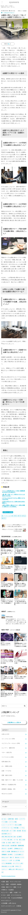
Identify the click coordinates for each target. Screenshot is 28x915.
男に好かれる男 (5, 830)
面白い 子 (12, 857)
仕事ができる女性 (5, 845)
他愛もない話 (11, 869)
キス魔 (3, 842)
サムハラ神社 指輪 (14, 827)
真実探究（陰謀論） (8, 789)
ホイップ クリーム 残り (18, 863)
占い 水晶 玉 (8, 842)
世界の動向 (6, 761)
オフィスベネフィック (8, 906)
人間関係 (15, 515)
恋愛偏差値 (4, 854)
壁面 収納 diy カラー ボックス (17, 851)
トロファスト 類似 (12, 821)
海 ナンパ (19, 842)
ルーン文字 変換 (16, 860)
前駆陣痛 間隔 (21, 845)
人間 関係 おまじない (18, 848)
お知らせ (5, 734)
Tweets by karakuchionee (8, 876)
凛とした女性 (22, 839)
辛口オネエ (7, 793)
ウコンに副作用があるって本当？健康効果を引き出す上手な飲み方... (13, 491)
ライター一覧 (6, 898)
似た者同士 (10, 854)
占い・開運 (7, 766)
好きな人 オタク (5, 857)
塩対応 (16, 818)
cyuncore (14, 2)
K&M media (9, 616)
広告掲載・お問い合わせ (9, 903)
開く (9, 43)
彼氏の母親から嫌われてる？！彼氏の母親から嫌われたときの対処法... (13, 506)
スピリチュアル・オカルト (11, 743)
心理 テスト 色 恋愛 (6, 851)
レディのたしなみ (6, 515)
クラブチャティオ (5, 827)
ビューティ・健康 (8, 748)
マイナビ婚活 (4, 821)
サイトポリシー (6, 900)
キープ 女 (16, 839)
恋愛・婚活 (7, 775)
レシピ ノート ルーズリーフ (7, 824)
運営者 (19, 906)
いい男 (10, 860)
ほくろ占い (4, 818)
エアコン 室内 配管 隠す (7, 863)
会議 (25, 515)
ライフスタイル (8, 757)
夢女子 (14, 842)
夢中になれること (19, 869)
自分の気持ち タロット (6, 833)
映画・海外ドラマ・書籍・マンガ (12, 780)
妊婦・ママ (6, 770)
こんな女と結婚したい (18, 854)
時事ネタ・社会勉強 (8, 512)
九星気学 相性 (11, 818)
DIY (2, 872)
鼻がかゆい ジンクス (19, 857)
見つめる (24, 830)
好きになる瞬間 (18, 824)
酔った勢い (10, 839)
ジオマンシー (4, 860)
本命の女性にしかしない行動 (8, 866)
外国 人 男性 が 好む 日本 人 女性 (9, 836)
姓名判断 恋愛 (13, 845)
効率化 (4, 518)
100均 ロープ (18, 866)
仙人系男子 (19, 836)
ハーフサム (22, 827)
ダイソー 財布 (13, 830)
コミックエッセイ (8, 738)
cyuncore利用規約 (17, 898)
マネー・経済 (7, 752)
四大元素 (19, 830)
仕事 (20, 515)
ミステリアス (22, 818)
